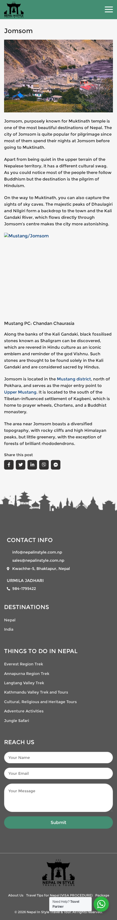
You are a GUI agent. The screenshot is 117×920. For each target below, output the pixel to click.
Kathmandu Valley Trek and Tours (36, 692)
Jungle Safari (16, 720)
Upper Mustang (20, 392)
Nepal (10, 620)
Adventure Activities (24, 711)
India (8, 629)
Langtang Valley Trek (24, 682)
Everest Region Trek (23, 664)
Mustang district (74, 379)
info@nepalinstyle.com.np (37, 552)
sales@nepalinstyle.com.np (38, 560)
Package (102, 895)
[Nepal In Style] (58, 872)
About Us (15, 895)
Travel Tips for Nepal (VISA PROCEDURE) (59, 895)
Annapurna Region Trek (26, 673)
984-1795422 (24, 588)
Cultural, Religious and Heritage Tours (40, 701)
